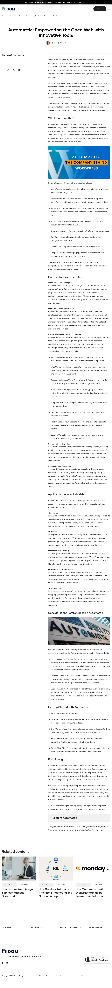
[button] (109, 8)
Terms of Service (51, 976)
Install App (100, 9)
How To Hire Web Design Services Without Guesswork (17, 893)
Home (4, 16)
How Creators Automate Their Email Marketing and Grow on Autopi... (55, 893)
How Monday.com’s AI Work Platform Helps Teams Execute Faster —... (92, 893)
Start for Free (81, 2)
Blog (11, 16)
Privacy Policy (80, 976)
